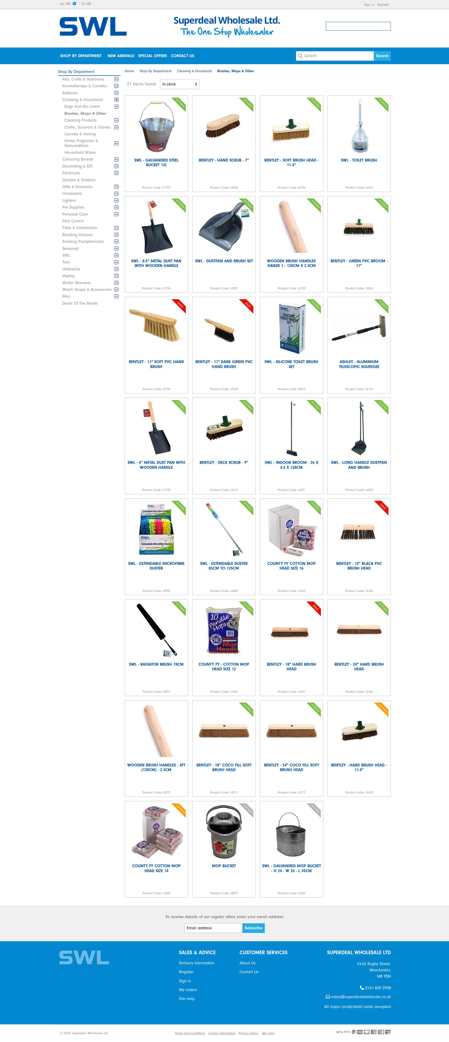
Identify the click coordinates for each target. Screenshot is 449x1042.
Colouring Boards (77, 159)
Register (383, 4)
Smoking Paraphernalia (83, 241)
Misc (66, 296)
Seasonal (70, 248)
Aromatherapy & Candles (84, 86)
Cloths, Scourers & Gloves (87, 127)
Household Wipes (80, 152)
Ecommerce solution (134, 1033)
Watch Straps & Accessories (87, 289)
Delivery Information (196, 963)
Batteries (70, 93)
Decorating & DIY (77, 166)
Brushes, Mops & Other (85, 113)
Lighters (69, 200)
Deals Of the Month (80, 303)
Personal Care (75, 214)
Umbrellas (71, 269)
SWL (66, 255)
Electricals (71, 173)
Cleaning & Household (82, 99)
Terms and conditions (190, 1033)
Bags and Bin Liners (82, 106)
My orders (188, 989)
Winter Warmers (76, 282)
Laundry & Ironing (80, 134)
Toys (66, 262)
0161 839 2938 (377, 988)
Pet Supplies (73, 207)
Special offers (152, 56)
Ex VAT (86, 4)
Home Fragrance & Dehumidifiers (81, 143)
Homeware (72, 193)
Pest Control (73, 221)
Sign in (369, 4)
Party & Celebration (79, 227)
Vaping (68, 275)
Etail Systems (162, 1033)
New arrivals (121, 56)
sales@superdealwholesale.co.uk (360, 996)
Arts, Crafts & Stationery (83, 79)
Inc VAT (65, 4)
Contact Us (182, 56)
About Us (248, 963)
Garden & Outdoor (79, 180)
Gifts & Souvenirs (77, 186)
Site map (187, 998)
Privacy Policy (249, 1033)
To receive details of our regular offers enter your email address (224, 916)
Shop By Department (80, 56)
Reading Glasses (77, 234)
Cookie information (221, 1033)
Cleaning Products (80, 120)
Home (129, 71)
